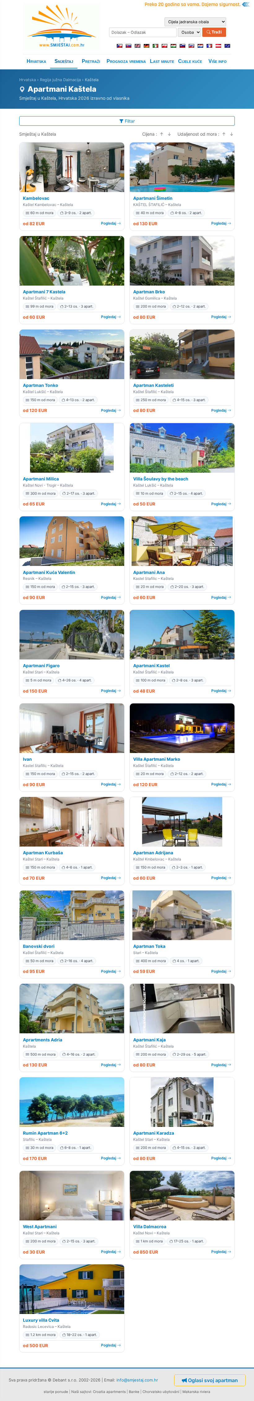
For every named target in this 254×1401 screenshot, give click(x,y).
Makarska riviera (196, 1392)
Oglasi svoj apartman (213, 1380)
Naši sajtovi (81, 1392)
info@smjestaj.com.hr (137, 1379)
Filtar (130, 121)
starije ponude (56, 1392)
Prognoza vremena (126, 61)
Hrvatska (36, 61)
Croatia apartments (109, 1392)
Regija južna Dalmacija (60, 79)
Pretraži (91, 61)
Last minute (162, 61)
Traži (216, 31)
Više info (217, 61)
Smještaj (64, 61)
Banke (134, 1392)
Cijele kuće (190, 61)
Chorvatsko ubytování (160, 1392)
